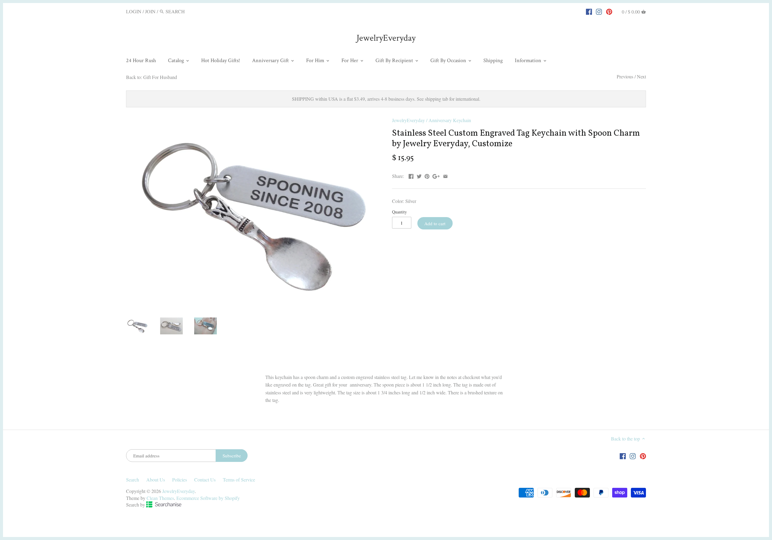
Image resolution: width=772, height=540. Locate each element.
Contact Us (205, 479)
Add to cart (434, 223)
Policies (179, 479)
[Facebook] (589, 11)
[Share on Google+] (436, 175)
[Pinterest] (609, 11)
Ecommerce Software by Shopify (208, 498)
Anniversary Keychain (450, 120)
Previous (625, 76)
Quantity (399, 211)
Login (133, 11)
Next (641, 76)
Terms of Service (239, 479)
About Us (155, 479)
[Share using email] (445, 175)
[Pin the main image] (427, 175)
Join (150, 11)
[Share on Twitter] (419, 175)
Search (132, 479)
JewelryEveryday (386, 38)
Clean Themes (160, 498)
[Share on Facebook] (411, 175)
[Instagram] (599, 11)
